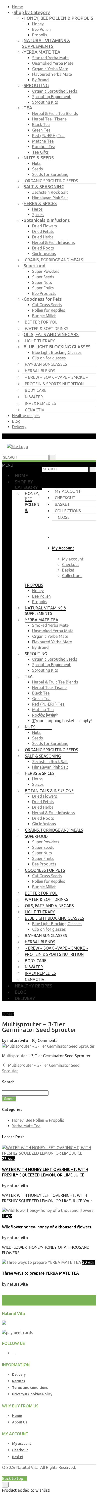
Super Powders (45, 271)
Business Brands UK (78, 1473)
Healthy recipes (26, 415)
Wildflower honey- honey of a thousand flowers (46, 1227)
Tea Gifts (40, 152)
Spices (38, 214)
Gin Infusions (44, 253)
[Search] (92, 469)
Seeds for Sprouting (50, 174)
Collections (68, 511)
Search (9, 1099)
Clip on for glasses (49, 358)
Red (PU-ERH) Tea (48, 135)
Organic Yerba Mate (50, 69)
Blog (16, 421)
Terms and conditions (30, 1388)
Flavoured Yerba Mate (52, 74)
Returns (18, 1381)
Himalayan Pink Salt (50, 198)
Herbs (37, 209)
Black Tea (41, 124)
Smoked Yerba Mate (50, 57)
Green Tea (41, 130)
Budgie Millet (44, 316)
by (56, 1473)
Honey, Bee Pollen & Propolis (38, 1120)
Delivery (19, 426)
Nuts (36, 163)
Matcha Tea (43, 141)
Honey (38, 24)
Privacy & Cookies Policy (32, 1394)
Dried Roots (43, 248)
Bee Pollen (41, 29)
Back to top (13, 1478)
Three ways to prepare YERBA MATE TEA (40, 1273)
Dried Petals (43, 231)
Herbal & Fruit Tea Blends (55, 113)
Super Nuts (42, 282)
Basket (62, 504)
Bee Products (44, 293)
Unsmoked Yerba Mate (52, 63)
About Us (19, 1422)
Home (17, 7)
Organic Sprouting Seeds (54, 91)
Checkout (65, 497)
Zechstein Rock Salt (50, 192)
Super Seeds (43, 277)
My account (68, 491)
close (64, 517)
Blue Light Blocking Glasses (57, 352)
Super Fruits (43, 288)
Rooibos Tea (43, 146)
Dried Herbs (43, 237)
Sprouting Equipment (51, 96)
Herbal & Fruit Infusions (53, 242)
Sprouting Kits (45, 102)
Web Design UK (39, 1473)
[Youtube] (13, 1353)
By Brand (40, 80)
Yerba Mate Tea (26, 1126)
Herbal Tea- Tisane (49, 119)
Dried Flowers (44, 226)
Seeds (37, 169)
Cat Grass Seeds (47, 304)
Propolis (39, 35)
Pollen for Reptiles (48, 310)
